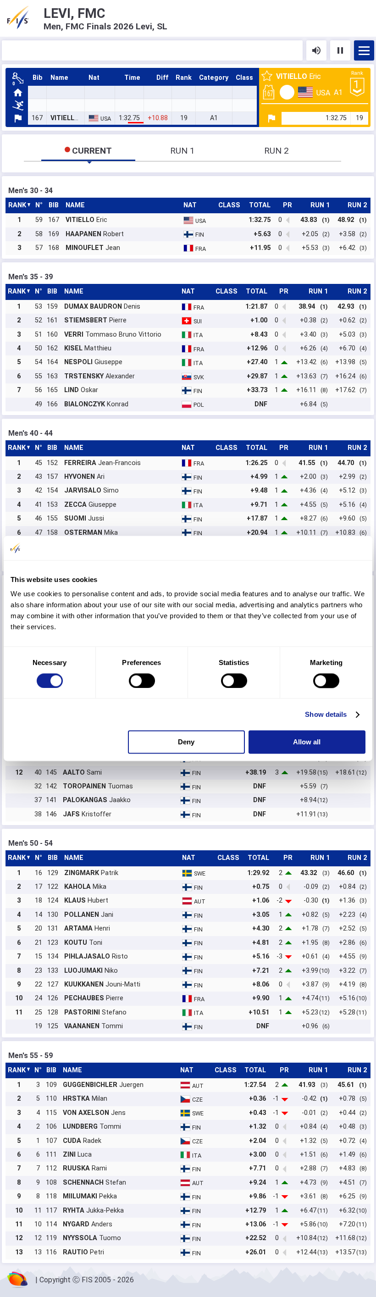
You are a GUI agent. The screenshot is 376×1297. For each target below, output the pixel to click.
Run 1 (182, 150)
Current (92, 150)
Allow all (307, 742)
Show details (326, 714)
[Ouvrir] (364, 50)
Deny (186, 742)
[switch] (142, 680)
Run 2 (276, 150)
